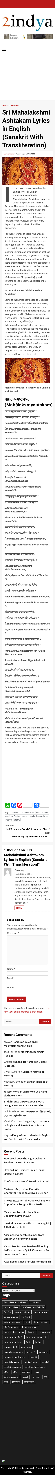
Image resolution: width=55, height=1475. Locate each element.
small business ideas (35, 1367)
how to (31, 1332)
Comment (13, 932)
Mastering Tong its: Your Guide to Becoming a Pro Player (24, 1213)
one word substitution (14, 1357)
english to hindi (22, 1312)
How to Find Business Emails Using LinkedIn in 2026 (24, 1171)
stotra (17, 820)
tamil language (11, 1377)
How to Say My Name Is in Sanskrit (30, 834)
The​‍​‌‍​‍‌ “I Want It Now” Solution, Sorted (26, 1181)
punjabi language (12, 1362)
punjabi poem (31, 1362)
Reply (19, 907)
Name (11, 968)
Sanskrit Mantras (10, 105)
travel (25, 1377)
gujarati (26, 1317)
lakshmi (15, 812)
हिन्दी (6, 1382)
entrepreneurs (11, 1317)
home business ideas (14, 1332)
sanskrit (46, 1362)
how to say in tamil (13, 1342)
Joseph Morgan (13, 1091)
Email (10, 978)
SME (15, 1372)
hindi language (11, 1327)
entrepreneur (41, 1312)
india (28, 1342)
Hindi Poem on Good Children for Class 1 (27, 827)
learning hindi (10, 1347)
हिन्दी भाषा (16, 1382)
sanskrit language (12, 1367)
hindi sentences (30, 1327)
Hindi (27, 1322)
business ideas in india (33, 1307)
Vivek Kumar (9, 154)
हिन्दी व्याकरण (29, 1382)
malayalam (26, 1347)
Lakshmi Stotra (27, 812)
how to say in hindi (13, 1337)
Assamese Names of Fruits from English (27, 1261)
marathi (31, 1352)
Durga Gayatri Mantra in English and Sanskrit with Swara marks (26, 1125)
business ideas (11, 1307)
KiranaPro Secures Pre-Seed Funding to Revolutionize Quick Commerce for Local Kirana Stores (27, 1250)
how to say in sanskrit (36, 1337)
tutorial (35, 1377)
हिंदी (45, 1377)
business (35, 1302)
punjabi (33, 1357)
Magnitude (42, 1468)
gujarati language (12, 1322)
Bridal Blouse (11, 1101)
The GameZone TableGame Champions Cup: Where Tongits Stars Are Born (27, 1202)
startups (26, 1372)
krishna (38, 1342)
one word (43, 1352)
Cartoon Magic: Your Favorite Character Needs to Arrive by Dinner (26, 1191)
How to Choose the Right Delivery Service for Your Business (24, 1160)
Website (11, 987)
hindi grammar (41, 1322)
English (7, 1312)
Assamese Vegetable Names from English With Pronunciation (24, 1236)
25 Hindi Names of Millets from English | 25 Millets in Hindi (27, 1225)
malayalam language (13, 1352)
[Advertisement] (27, 77)
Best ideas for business (15, 1302)
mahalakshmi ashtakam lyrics (35, 816)
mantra (9, 820)
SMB (6, 1372)
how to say (45, 1332)
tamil (37, 1372)
